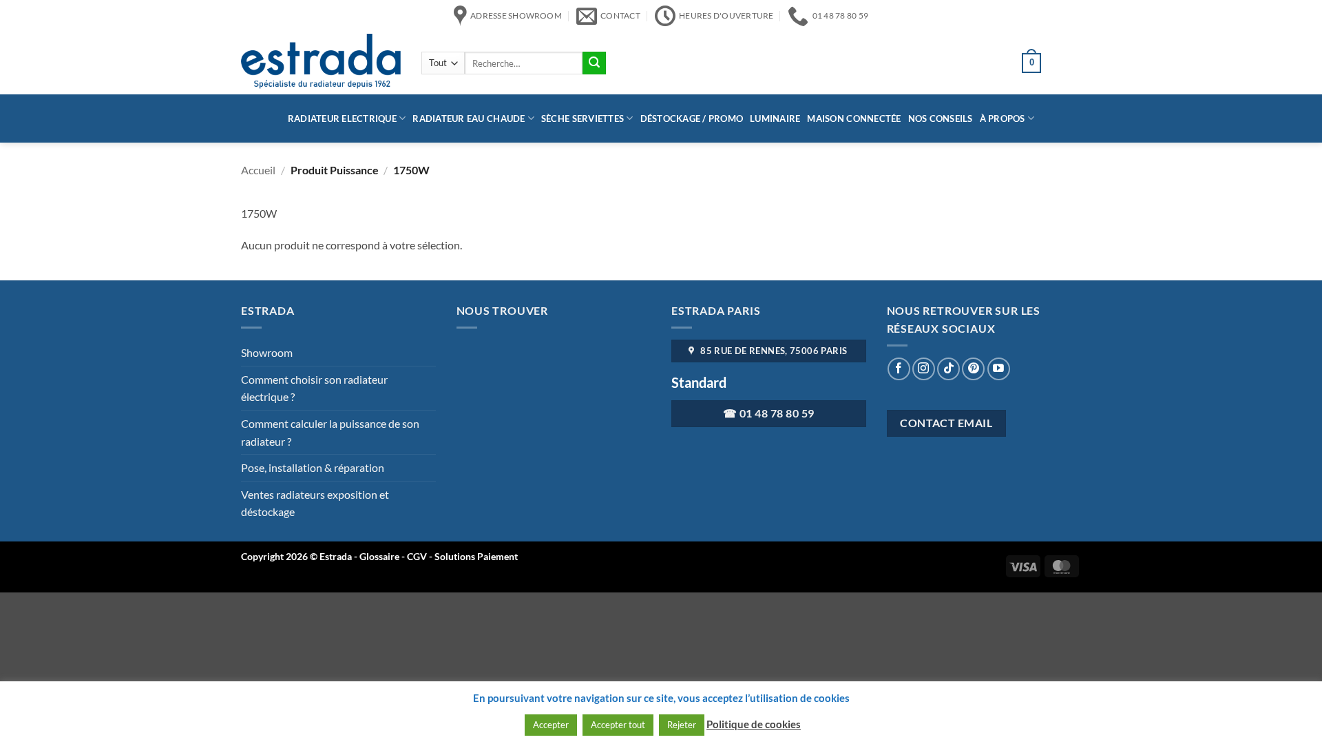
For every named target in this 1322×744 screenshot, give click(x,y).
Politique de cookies (753, 724)
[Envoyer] (594, 63)
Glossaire (379, 556)
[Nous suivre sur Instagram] (923, 369)
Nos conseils (940, 118)
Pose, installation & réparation (312, 467)
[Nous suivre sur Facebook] (899, 369)
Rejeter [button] (681, 724)
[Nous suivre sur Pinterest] (973, 369)
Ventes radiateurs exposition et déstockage (315, 503)
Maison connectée (854, 118)
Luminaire (775, 118)
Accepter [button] (551, 724)
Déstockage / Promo (692, 118)
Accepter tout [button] (618, 724)
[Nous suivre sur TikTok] (948, 369)
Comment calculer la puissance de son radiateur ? (330, 432)
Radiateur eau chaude (468, 118)
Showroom (267, 352)
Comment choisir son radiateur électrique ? (314, 388)
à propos (1002, 118)
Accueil (258, 169)
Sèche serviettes (582, 118)
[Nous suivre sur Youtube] (998, 369)
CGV (418, 556)
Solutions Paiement (476, 556)
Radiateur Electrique (342, 118)
